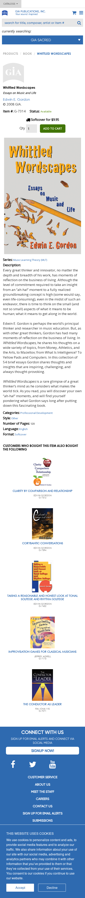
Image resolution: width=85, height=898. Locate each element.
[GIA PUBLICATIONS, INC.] (4, 12)
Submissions (42, 820)
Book (27, 53)
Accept (20, 887)
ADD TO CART (52, 128)
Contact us (42, 806)
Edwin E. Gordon (16, 99)
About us (42, 784)
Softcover (20, 434)
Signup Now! (42, 751)
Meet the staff (42, 792)
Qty (22, 128)
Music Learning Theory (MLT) (30, 260)
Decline (52, 887)
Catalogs (9, 3)
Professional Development (36, 413)
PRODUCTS (10, 53)
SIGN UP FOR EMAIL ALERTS (42, 813)
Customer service (42, 777)
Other (14, 418)
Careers (42, 799)
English (23, 429)
